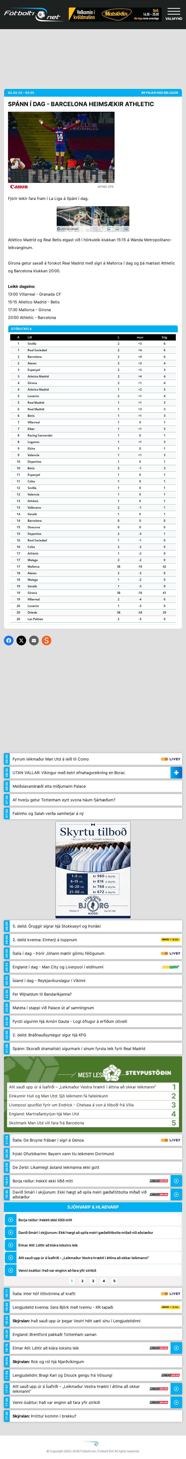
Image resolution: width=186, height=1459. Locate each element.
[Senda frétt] (34, 640)
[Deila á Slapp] (46, 640)
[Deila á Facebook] (9, 640)
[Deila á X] (21, 640)
